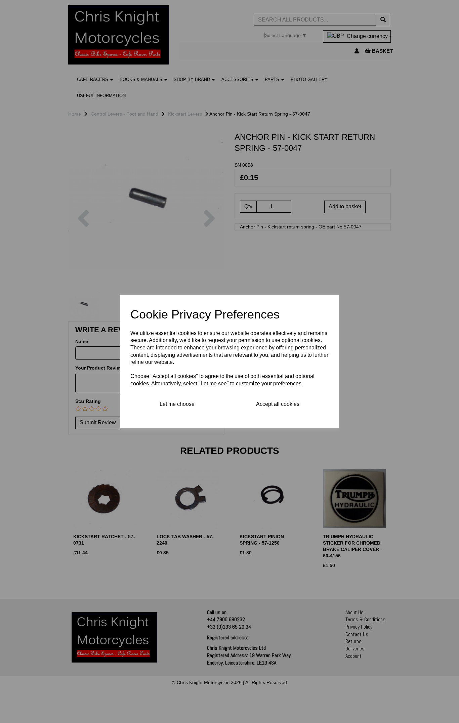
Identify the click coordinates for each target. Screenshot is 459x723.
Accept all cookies (277, 404)
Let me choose (177, 404)
